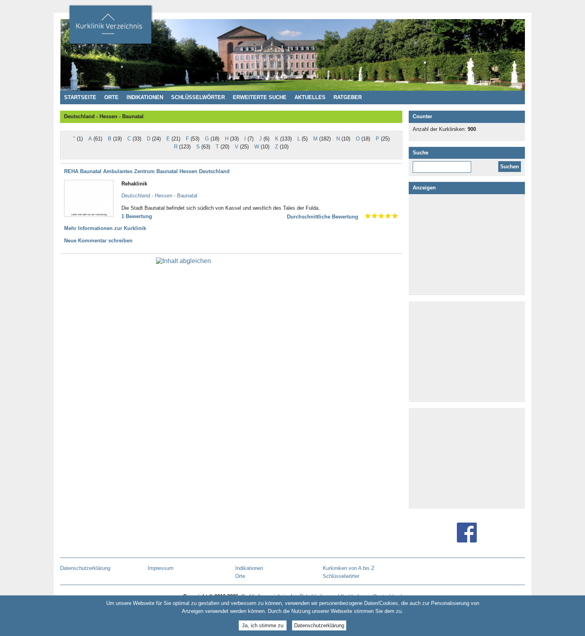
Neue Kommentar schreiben (98, 241)
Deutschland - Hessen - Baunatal (159, 196)
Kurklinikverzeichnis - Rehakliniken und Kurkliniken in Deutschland (110, 27)
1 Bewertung (136, 216)
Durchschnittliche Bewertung (322, 217)
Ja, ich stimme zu (262, 625)
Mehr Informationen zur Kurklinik (105, 228)
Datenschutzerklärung (319, 625)
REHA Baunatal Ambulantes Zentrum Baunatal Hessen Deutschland (147, 171)
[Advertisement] (468, 244)
